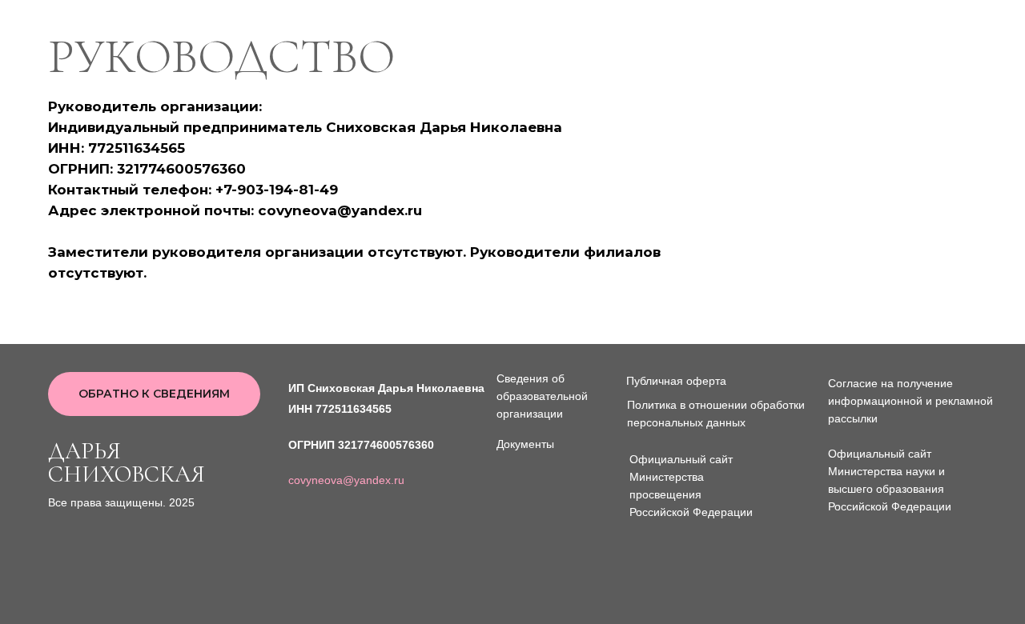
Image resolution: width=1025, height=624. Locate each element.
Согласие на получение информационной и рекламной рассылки (910, 401)
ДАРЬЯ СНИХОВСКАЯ (126, 462)
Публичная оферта (676, 380)
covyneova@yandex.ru (346, 480)
